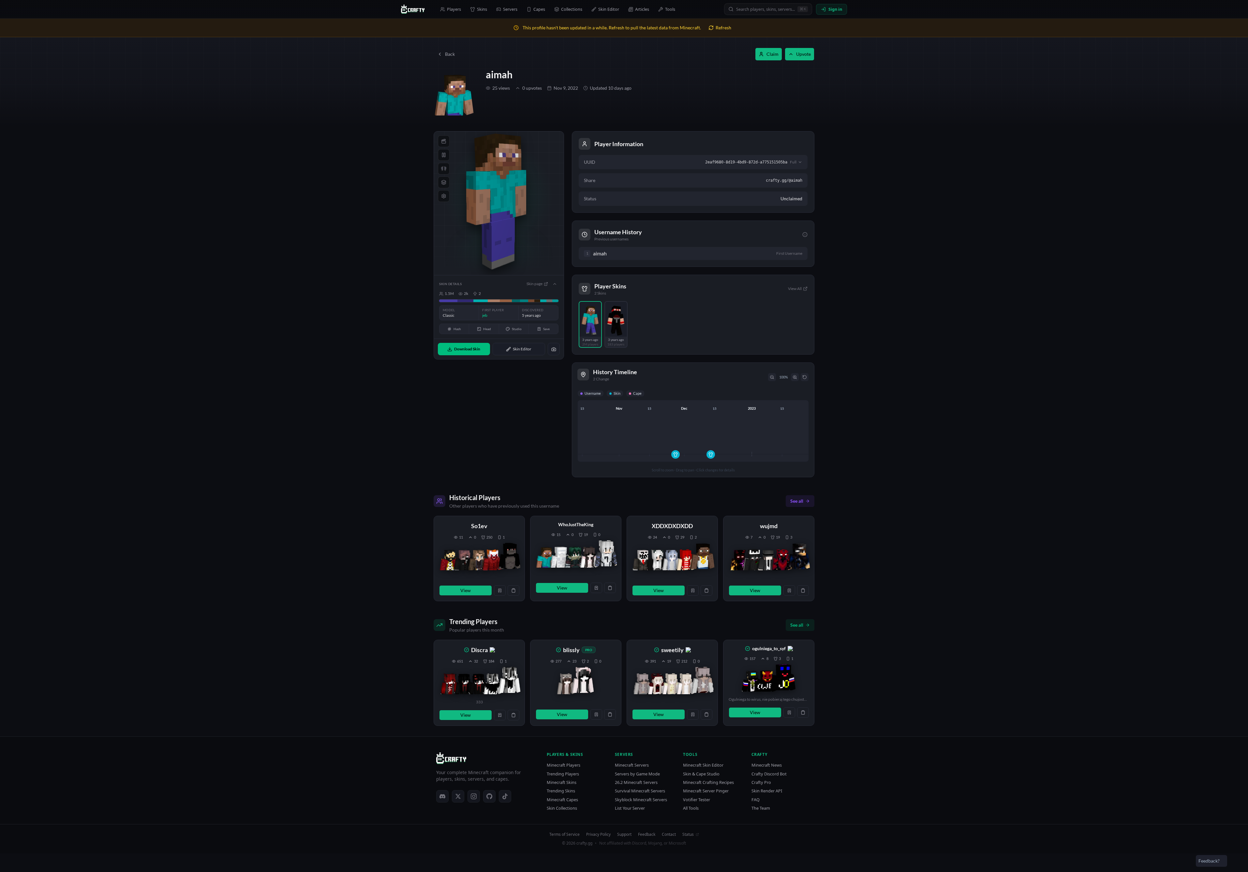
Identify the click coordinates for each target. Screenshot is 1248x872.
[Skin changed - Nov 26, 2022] (675, 454)
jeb (484, 315)
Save (546, 329)
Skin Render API (766, 790)
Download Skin (467, 348)
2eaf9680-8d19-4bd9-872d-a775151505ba (746, 162)
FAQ (755, 799)
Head (487, 329)
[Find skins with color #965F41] (506, 300)
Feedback (646, 834)
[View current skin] (510, 557)
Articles (642, 9)
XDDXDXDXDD (672, 525)
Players (454, 9)
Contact (669, 834)
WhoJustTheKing (575, 524)
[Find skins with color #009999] (555, 300)
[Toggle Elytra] (444, 169)
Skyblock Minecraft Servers (641, 799)
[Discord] (442, 796)
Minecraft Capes (562, 799)
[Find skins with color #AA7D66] (494, 300)
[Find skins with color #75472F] (531, 300)
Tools (670, 9)
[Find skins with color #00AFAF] (480, 300)
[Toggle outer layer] (444, 182)
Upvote (803, 54)
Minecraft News (766, 765)
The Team (760, 808)
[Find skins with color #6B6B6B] (549, 300)
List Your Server (630, 808)
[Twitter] (458, 796)
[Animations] (444, 141)
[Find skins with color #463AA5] (448, 300)
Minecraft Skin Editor (703, 765)
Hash (457, 329)
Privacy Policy (598, 834)
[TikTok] (505, 796)
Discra (479, 649)
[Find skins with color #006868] (516, 300)
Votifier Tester (696, 799)
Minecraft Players (563, 765)
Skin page (534, 283)
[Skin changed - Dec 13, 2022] (710, 454)
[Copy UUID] (513, 590)
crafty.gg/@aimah (784, 180)
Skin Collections (562, 808)
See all (796, 501)
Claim (772, 54)
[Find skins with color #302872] (465, 300)
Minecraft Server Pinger (706, 790)
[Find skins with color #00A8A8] (543, 300)
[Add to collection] (500, 590)
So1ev (479, 525)
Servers (510, 9)
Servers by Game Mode (637, 774)
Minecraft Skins (561, 782)
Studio (517, 329)
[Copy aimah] (612, 253)
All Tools (691, 808)
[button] (479, 558)
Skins (482, 9)
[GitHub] (489, 796)
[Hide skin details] (554, 284)
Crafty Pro (761, 782)
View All (795, 288)
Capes (539, 9)
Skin (617, 393)
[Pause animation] (444, 155)
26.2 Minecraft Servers (636, 782)
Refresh (723, 27)
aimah (499, 74)
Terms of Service (564, 834)
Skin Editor (608, 9)
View (465, 590)
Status (688, 834)
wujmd (769, 525)
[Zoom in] (795, 377)
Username (593, 393)
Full (793, 162)
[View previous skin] (449, 559)
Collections (571, 9)
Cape (637, 393)
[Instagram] (474, 796)
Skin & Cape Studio (701, 774)
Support (624, 834)
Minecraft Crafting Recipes (708, 782)
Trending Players (563, 774)
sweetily (672, 649)
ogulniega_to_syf (769, 648)
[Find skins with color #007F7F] (524, 300)
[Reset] (804, 377)
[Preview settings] (444, 196)
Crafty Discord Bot (769, 774)
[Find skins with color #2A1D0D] (537, 300)
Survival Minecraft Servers (640, 790)
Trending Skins (561, 790)
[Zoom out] (772, 377)
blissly (571, 649)
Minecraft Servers (632, 765)
